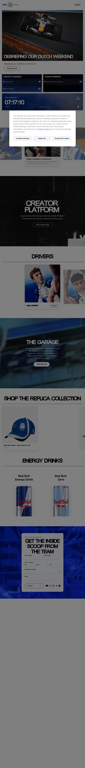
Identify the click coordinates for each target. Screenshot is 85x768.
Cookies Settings (22, 138)
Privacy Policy (44, 129)
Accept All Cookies (62, 138)
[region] (42, 128)
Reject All (41, 138)
